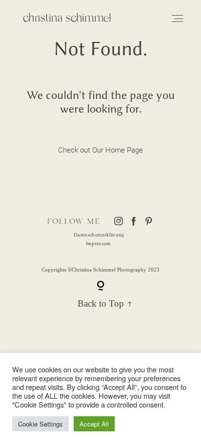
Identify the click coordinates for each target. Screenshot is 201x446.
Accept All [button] (94, 423)
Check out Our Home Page (100, 150)
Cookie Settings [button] (40, 423)
